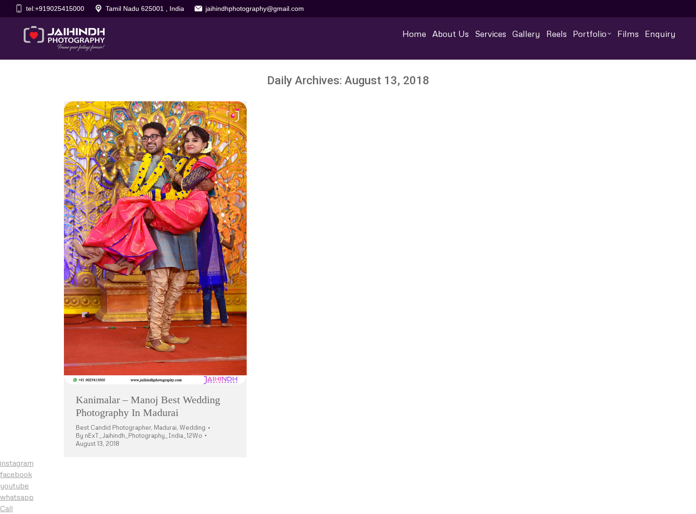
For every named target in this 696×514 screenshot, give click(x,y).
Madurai (165, 427)
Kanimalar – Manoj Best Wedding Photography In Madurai (148, 406)
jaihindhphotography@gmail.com (254, 8)
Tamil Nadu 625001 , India (145, 8)
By (139, 435)
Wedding (192, 427)
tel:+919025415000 (55, 8)
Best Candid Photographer (113, 427)
